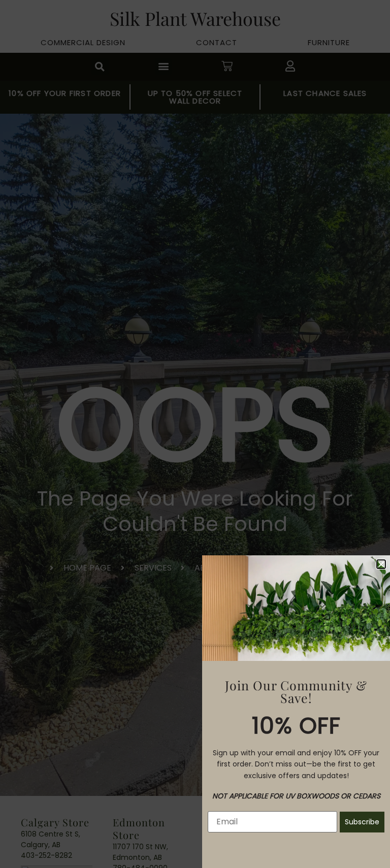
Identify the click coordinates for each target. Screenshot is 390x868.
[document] (195, 434)
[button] (381, 564)
